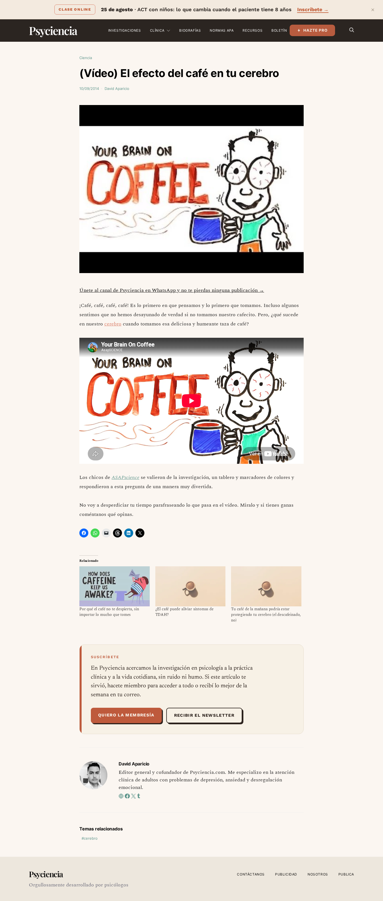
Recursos (252, 30)
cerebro (112, 324)
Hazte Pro (315, 30)
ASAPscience (125, 477)
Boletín (279, 30)
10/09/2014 (89, 88)
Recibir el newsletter (204, 715)
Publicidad (286, 874)
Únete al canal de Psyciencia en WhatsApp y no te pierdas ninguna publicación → (171, 290)
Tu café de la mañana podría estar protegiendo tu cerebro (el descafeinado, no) (266, 614)
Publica (346, 874)
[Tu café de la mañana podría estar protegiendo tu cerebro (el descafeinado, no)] (266, 586)
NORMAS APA (222, 30)
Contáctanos (251, 874)
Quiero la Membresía (126, 715)
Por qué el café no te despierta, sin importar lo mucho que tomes (109, 612)
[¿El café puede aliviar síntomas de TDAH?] (190, 586)
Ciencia (85, 57)
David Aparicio (117, 88)
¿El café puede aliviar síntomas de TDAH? (184, 612)
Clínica (157, 30)
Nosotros (318, 874)
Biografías (190, 30)
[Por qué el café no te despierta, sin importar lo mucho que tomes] (114, 586)
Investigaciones (124, 30)
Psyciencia (53, 30)
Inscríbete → (313, 9)
